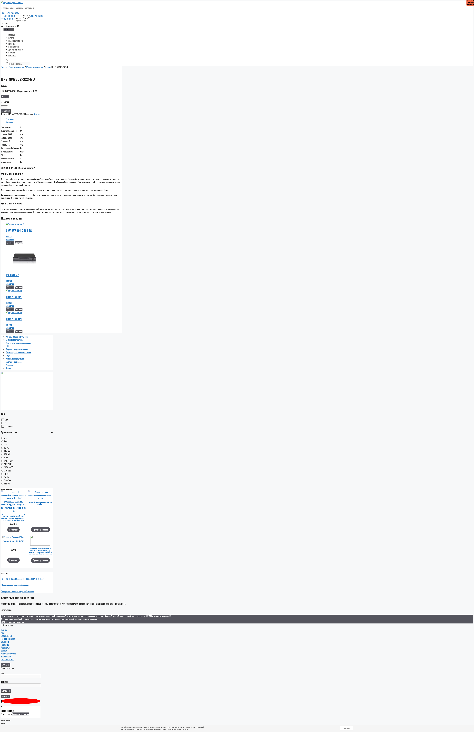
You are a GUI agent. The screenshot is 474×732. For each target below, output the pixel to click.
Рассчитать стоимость (10, 12)
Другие (48, 67)
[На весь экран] (7, 720)
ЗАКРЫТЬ (5, 664)
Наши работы (13, 46)
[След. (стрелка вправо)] (4, 723)
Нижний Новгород (8, 638)
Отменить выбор (7, 659)
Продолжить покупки (20, 713)
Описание (10, 119)
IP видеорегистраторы (34, 67)
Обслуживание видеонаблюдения (15, 585)
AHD (6, 419)
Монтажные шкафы (14, 361)
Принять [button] (347, 728)
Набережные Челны (8, 653)
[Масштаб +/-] (9, 720)
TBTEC (6, 473)
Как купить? (10, 122)
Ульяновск (5, 641)
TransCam (7, 480)
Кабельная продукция (15, 358)
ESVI (5, 444)
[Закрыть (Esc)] (2, 720)
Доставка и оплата (15, 49)
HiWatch (7, 454)
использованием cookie (176, 727)
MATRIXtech (8, 460)
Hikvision (7, 451)
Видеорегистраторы (16, 67)
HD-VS (6, 447)
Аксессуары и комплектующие (18, 352)
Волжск (4, 650)
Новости (11, 52)
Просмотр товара (40, 529)
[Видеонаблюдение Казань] (12, 2)
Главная (11, 34)
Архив (8, 368)
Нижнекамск (6, 656)
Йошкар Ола (5, 647)
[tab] (64, 119)
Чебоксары (5, 644)
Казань (3, 632)
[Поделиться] (4, 720)
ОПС (8, 346)
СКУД (8, 355)
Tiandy (6, 477)
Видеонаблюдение (15, 40)
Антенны (9, 364)
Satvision (7, 470)
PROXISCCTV (8, 467)
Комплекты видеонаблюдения (18, 342)
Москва (4, 629)
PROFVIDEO (8, 464)
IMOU (6, 457)
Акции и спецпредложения (17, 349)
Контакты (12, 55)
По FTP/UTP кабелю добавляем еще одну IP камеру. (22, 578)
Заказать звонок (36, 15)
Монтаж (11, 43)
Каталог (11, 37)
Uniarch (7, 483)
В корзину (6, 110)
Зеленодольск (6, 635)
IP (5, 423)
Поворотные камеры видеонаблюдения (17, 591)
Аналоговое (9, 426)
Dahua (6, 441)
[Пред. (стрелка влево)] (2, 723)
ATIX (5, 438)
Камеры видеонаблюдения (17, 336)
